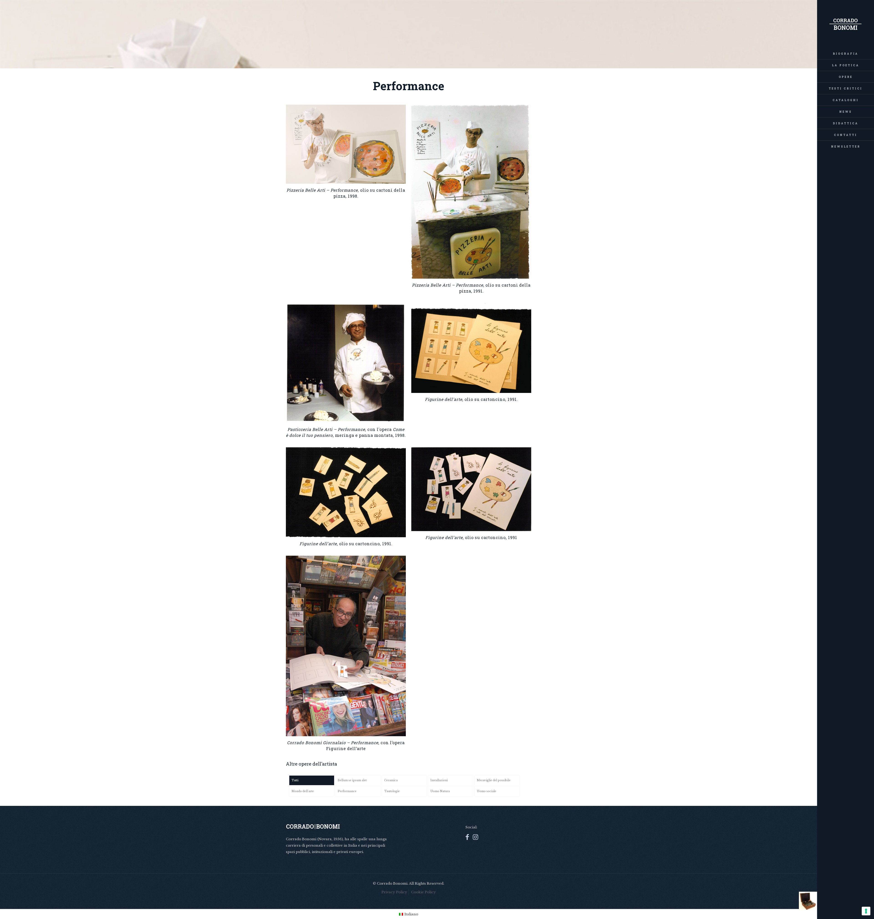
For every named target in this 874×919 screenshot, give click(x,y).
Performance (347, 791)
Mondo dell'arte (303, 791)
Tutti (295, 780)
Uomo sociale (486, 791)
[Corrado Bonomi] (845, 23)
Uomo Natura (440, 791)
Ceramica (391, 780)
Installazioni (439, 780)
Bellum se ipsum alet (352, 780)
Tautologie (392, 791)
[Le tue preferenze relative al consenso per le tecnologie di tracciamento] (866, 911)
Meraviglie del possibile (494, 780)
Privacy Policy (394, 892)
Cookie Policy (423, 892)
